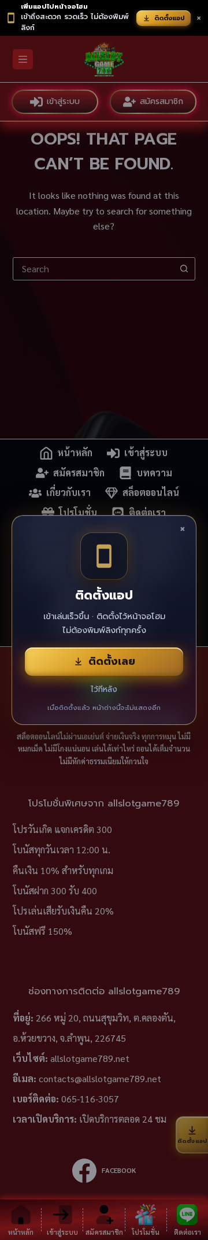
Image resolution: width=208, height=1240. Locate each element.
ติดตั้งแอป (169, 18)
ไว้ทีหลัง (104, 689)
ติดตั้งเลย (111, 661)
